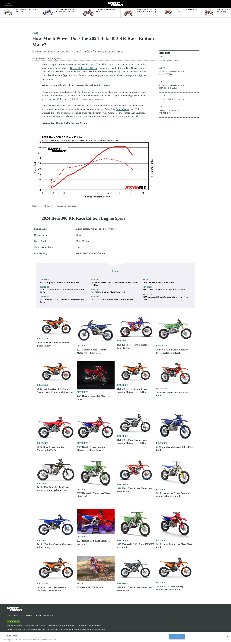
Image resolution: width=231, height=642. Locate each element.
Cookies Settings (13, 621)
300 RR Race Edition (135, 71)
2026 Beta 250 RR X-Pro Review (171, 99)
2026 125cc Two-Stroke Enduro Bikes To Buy (112, 299)
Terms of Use (49, 615)
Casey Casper (122, 109)
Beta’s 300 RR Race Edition (83, 68)
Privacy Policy (26, 615)
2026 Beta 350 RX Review (169, 60)
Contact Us (12, 615)
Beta (65, 75)
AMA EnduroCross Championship (104, 71)
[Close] (227, 636)
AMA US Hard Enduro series (68, 71)
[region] (115, 637)
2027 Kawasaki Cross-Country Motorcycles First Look (165, 298)
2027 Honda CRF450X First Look (158, 282)
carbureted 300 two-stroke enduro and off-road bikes (83, 64)
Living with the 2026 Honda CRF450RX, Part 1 (169, 111)
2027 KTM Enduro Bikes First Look (108, 292)
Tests (35, 33)
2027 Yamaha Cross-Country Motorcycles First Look (62, 300)
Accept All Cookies (177, 637)
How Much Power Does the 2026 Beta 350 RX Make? (171, 73)
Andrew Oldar (42, 58)
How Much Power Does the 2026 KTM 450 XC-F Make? (171, 86)
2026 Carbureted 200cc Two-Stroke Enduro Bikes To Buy (63, 291)
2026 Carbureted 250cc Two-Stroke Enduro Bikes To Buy (114, 283)
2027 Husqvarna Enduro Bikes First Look (59, 282)
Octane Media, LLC (34, 629)
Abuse (38, 615)
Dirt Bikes (44, 280)
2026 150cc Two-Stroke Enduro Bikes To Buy (164, 290)
